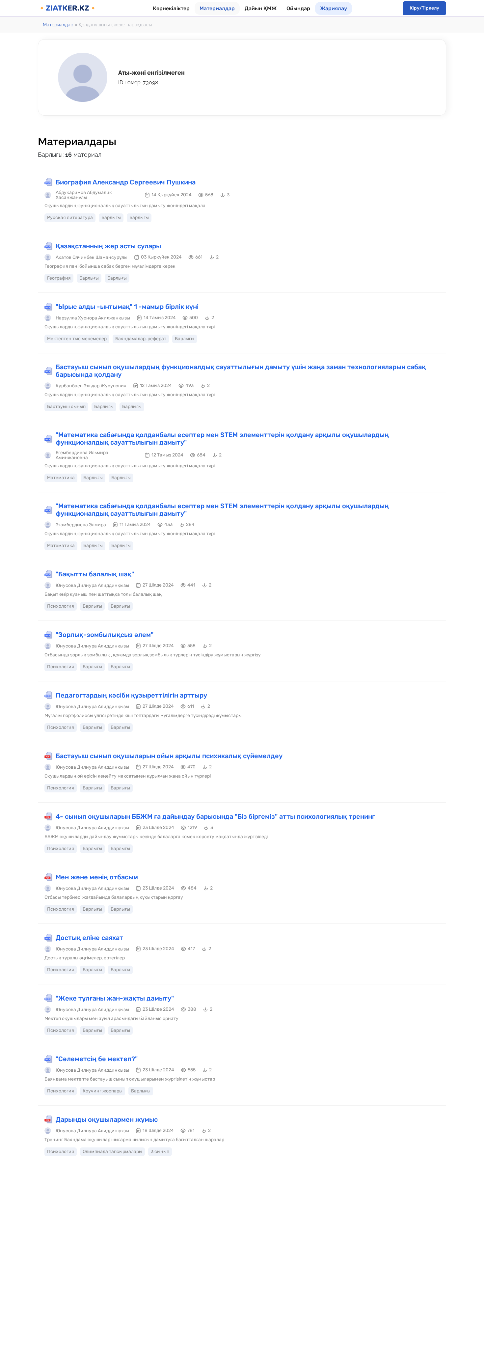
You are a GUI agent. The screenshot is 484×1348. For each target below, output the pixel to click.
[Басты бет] (67, 8)
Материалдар (217, 8)
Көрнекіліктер (171, 8)
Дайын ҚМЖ (261, 8)
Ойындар (298, 8)
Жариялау (333, 8)
